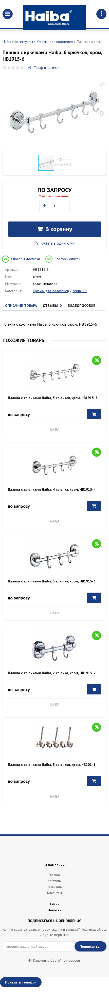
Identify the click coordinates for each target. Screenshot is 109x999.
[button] (102, 85)
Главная (55, 875)
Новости (55, 910)
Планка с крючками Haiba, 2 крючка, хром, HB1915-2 (52, 673)
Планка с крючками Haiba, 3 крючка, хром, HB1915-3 (52, 581)
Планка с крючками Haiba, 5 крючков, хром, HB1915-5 (52, 397)
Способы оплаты (67, 259)
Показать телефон (21, 982)
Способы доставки (25, 259)
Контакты (54, 881)
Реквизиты (54, 887)
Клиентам (54, 893)
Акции (54, 904)
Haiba (7, 41)
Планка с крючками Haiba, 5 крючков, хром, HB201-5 (51, 764)
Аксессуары (24, 41)
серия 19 (79, 291)
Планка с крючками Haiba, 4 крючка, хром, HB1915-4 (52, 489)
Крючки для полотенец (55, 41)
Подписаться (90, 946)
